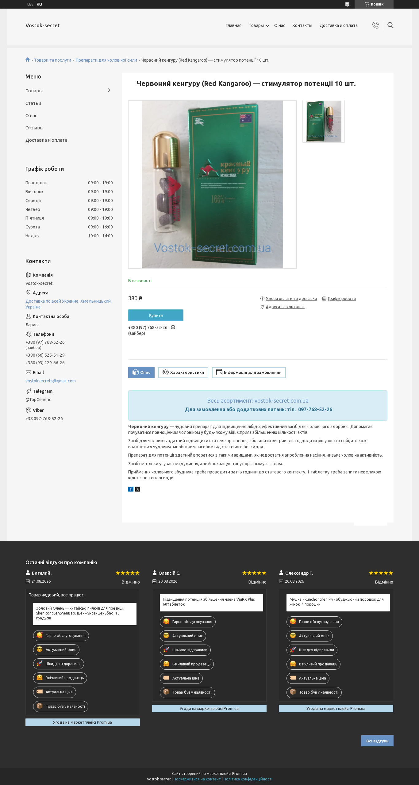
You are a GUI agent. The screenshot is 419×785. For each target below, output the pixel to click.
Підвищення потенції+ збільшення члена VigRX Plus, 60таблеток (209, 601)
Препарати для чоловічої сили (106, 60)
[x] (137, 490)
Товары (256, 25)
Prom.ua (239, 773)
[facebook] (130, 490)
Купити (156, 315)
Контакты (302, 25)
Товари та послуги (52, 60)
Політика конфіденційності (248, 779)
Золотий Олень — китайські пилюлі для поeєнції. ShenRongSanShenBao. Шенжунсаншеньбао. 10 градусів (80, 613)
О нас (279, 25)
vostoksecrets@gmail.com (50, 380)
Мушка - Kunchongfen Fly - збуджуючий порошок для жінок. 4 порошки (337, 601)
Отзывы (34, 127)
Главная (233, 25)
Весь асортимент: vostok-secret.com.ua (258, 400)
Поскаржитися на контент (197, 779)
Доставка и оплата (339, 25)
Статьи (33, 103)
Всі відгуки (377, 741)
